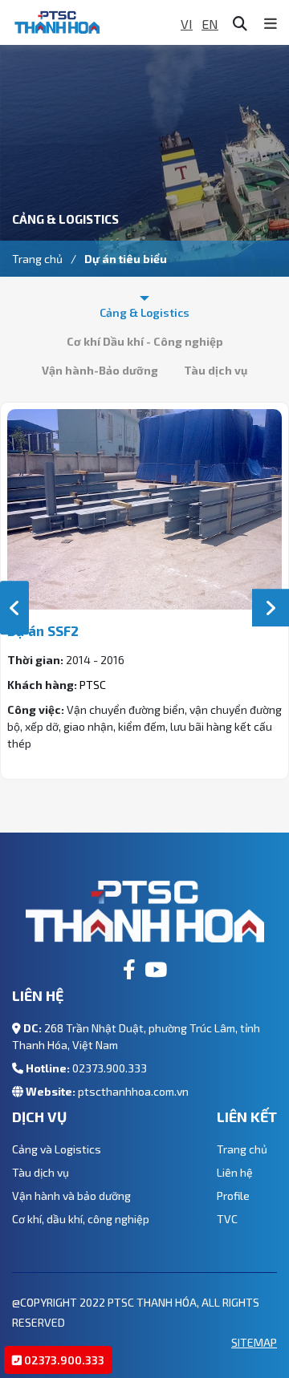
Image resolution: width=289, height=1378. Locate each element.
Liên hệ (235, 1172)
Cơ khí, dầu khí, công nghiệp (80, 1219)
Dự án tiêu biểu (125, 258)
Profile (233, 1195)
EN (209, 23)
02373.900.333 (109, 1068)
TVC (227, 1219)
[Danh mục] (270, 23)
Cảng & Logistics (144, 312)
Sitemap (254, 1342)
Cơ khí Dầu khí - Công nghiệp (145, 341)
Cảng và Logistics (56, 1149)
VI (187, 23)
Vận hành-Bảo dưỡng (100, 370)
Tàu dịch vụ (215, 370)
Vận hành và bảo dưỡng (71, 1195)
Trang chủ (37, 258)
